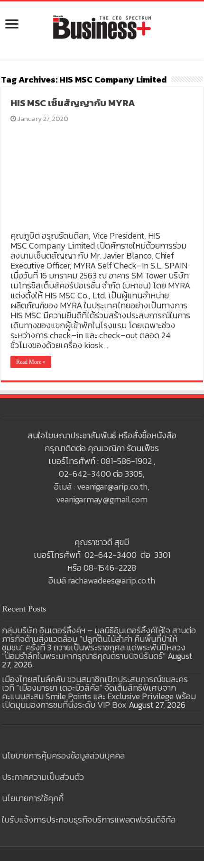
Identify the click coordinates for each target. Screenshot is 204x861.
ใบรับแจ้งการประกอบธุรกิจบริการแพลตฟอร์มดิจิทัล (89, 819)
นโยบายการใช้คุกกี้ (33, 798)
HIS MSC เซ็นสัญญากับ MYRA (72, 103)
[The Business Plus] (102, 26)
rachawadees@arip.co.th (111, 580)
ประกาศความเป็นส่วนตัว (43, 776)
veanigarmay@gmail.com (102, 499)
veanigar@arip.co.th (112, 486)
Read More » (31, 362)
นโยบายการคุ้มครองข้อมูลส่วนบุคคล (63, 755)
